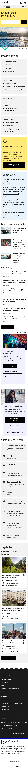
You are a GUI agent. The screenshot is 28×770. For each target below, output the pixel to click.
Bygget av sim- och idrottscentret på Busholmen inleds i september (13, 214)
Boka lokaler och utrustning (12, 371)
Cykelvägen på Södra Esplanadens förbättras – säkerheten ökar (15, 300)
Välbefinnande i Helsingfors (15, 501)
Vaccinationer (9, 71)
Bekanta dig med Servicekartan (17, 419)
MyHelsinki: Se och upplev (14, 102)
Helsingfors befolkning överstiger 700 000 (13, 180)
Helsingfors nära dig (13, 511)
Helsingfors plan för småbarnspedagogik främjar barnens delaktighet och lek (14, 318)
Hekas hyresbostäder (12, 122)
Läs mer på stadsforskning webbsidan (15, 165)
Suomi (3, 6)
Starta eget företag (13, 535)
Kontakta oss (9, 126)
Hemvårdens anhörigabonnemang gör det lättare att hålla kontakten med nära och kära (14, 291)
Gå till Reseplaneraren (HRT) (15, 432)
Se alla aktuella (7, 327)
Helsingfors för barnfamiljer (16, 446)
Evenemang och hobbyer (11, 377)
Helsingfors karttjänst (14, 426)
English (13, 6)
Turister (10, 492)
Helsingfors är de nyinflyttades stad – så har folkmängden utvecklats (14, 309)
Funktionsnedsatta (13, 473)
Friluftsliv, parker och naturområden (11, 109)
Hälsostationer (9, 65)
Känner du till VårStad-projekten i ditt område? (20, 230)
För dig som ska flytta (14, 482)
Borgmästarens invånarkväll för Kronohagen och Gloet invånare (14, 609)
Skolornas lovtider (11, 83)
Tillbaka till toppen (18, 733)
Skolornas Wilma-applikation (15, 87)
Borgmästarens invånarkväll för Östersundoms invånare (13, 576)
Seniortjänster (11, 465)
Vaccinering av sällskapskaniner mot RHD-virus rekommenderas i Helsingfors (15, 273)
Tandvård (8, 68)
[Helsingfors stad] (5, 718)
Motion (7, 105)
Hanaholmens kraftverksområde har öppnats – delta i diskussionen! (13, 642)
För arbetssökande (13, 523)
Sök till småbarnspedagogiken (14, 90)
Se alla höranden (9, 657)
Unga (9, 456)
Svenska (8, 6)
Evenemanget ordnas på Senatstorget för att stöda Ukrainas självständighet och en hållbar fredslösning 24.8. (14, 203)
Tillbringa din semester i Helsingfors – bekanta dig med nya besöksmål (19, 257)
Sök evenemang (11, 366)
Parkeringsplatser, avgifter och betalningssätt (15, 130)
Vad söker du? (4, 19)
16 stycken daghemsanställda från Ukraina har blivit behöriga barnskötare (19, 243)
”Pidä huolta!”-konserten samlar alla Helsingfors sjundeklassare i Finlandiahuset (14, 281)
